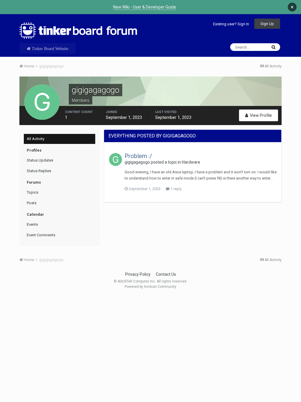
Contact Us (166, 274)
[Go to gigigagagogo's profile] (115, 159)
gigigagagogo (137, 162)
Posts (31, 203)
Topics (32, 192)
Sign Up (267, 23)
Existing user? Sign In (231, 24)
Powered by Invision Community (150, 287)
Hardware (191, 162)
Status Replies (39, 171)
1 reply (176, 189)
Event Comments (41, 235)
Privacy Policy (137, 274)
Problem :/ (138, 156)
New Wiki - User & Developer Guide (144, 7)
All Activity (35, 139)
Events (32, 224)
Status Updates (40, 160)
